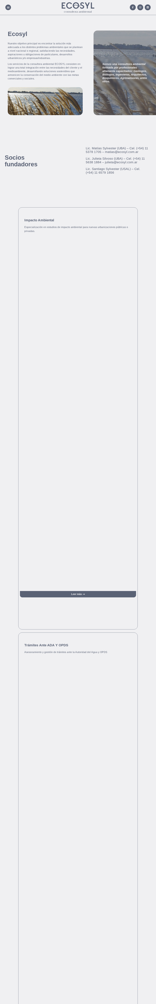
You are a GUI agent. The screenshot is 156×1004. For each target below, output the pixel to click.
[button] (8, 7)
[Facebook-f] (133, 7)
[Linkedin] (148, 7)
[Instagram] (140, 7)
